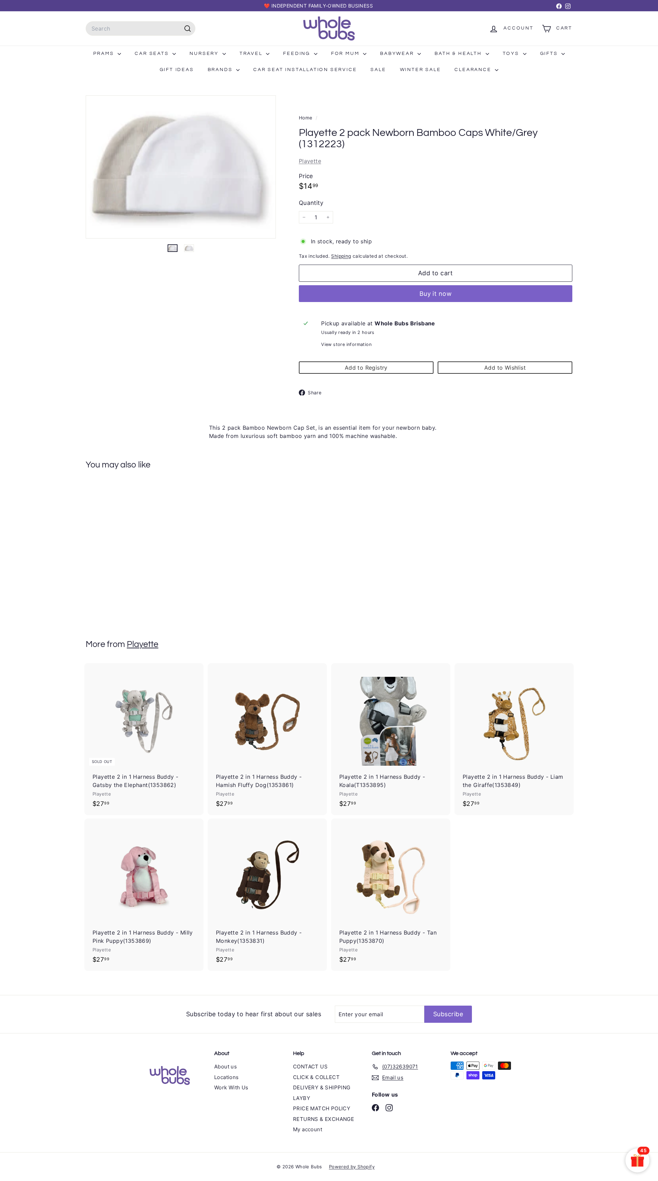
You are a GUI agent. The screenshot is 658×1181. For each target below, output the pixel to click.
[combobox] (140, 28)
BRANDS (221, 69)
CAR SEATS (153, 53)
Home (306, 117)
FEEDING (297, 53)
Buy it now (435, 293)
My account (307, 1129)
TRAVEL (252, 53)
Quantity (311, 202)
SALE (378, 69)
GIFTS (550, 53)
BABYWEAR (398, 53)
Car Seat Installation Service (305, 69)
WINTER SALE (420, 69)
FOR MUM (346, 53)
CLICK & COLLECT (316, 1077)
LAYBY (301, 1098)
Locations (226, 1077)
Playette (310, 161)
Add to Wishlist (505, 367)
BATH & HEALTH (459, 53)
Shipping (341, 256)
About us (225, 1066)
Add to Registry (366, 367)
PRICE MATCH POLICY (321, 1108)
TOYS (512, 53)
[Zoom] (181, 167)
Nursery (205, 53)
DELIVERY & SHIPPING (322, 1087)
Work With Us (231, 1087)
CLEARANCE (473, 69)
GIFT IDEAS (177, 69)
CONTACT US (310, 1066)
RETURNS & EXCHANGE (323, 1119)
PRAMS (104, 53)
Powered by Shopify (352, 1166)
